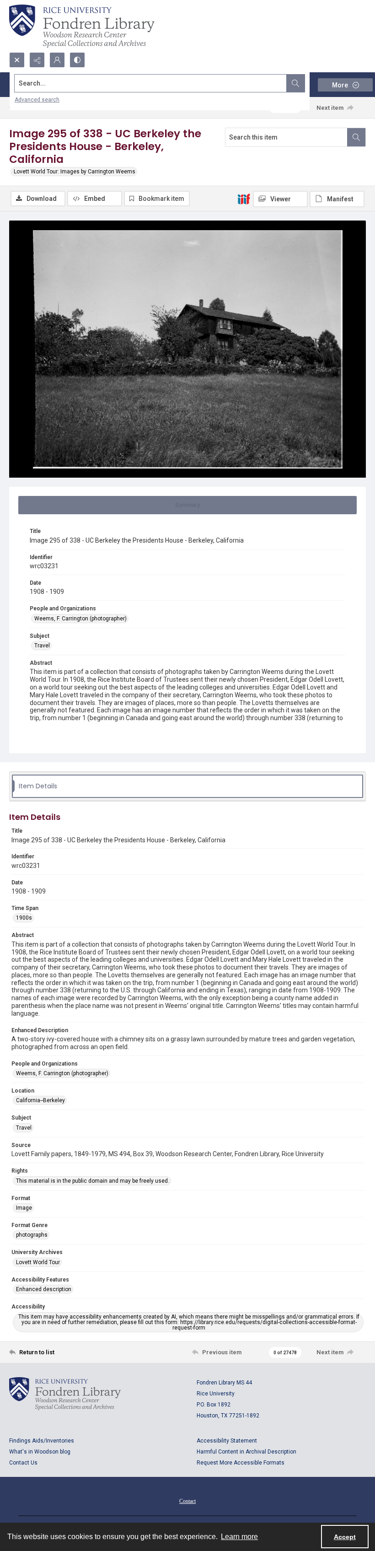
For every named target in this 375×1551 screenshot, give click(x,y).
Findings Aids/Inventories (41, 1441)
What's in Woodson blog (39, 1452)
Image (24, 1208)
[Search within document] (356, 137)
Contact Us (23, 1462)
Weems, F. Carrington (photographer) (80, 618)
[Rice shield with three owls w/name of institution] (82, 26)
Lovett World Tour (38, 1262)
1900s (24, 918)
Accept (345, 1536)
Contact (187, 1501)
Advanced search (37, 100)
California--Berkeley (40, 1100)
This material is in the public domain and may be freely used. (92, 1181)
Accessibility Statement (227, 1441)
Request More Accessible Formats (240, 1462)
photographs (32, 1235)
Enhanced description (43, 1289)
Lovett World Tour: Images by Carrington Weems (74, 171)
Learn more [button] (239, 1536)
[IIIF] (243, 198)
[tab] (187, 505)
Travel (42, 645)
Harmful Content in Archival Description (246, 1452)
